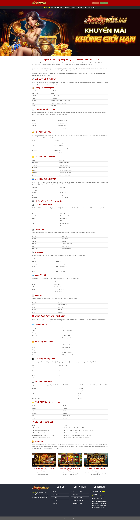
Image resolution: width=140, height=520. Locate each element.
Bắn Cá (74, 7)
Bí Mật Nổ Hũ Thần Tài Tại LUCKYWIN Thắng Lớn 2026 (70, 469)
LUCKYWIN (47, 7)
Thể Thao (68, 7)
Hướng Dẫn (91, 7)
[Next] (108, 466)
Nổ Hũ (80, 7)
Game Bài (60, 7)
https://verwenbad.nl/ (98, 496)
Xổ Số (85, 7)
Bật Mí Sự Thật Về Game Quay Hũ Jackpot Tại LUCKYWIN (96, 469)
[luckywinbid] (39, 3)
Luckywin (34, 492)
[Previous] (31, 466)
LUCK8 (103, 491)
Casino (53, 7)
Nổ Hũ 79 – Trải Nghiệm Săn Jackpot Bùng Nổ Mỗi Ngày (44, 469)
